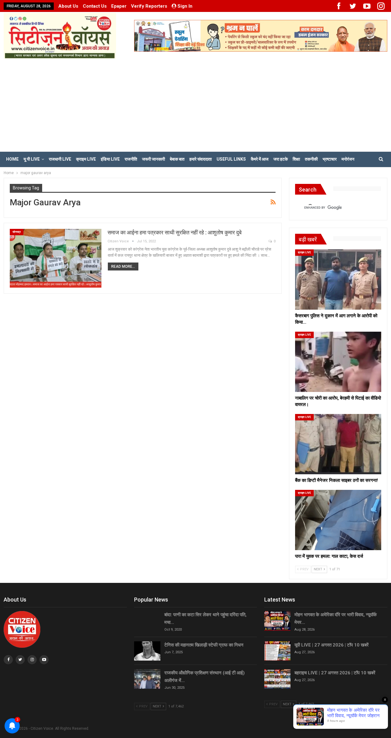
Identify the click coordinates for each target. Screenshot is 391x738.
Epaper (118, 6)
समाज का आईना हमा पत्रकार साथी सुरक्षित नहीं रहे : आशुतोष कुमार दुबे (175, 232)
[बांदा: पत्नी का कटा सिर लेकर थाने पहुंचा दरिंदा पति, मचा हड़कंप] (147, 621)
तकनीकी (311, 159)
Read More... (123, 266)
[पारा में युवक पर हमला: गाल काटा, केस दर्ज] (338, 520)
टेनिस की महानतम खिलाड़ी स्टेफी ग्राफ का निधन (203, 645)
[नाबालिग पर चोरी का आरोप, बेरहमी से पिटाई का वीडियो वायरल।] (338, 362)
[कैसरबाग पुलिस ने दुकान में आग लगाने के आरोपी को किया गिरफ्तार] (338, 279)
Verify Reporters (149, 6)
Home (12, 159)
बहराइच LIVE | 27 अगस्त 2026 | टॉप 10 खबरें (334, 673)
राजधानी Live (60, 159)
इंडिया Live (110, 159)
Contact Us (95, 6)
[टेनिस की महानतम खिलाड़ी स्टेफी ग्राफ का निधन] (147, 651)
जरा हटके (280, 159)
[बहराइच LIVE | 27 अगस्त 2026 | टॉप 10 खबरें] (277, 679)
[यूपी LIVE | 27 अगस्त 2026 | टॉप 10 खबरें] (277, 651)
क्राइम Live (86, 159)
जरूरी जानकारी (153, 159)
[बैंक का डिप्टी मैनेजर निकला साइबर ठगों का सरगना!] (338, 444)
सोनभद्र (17, 231)
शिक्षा (296, 159)
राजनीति (131, 159)
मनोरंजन (348, 159)
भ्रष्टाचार (330, 159)
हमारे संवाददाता (200, 159)
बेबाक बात (177, 159)
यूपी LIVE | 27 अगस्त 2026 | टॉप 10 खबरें (331, 645)
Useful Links (231, 159)
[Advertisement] (195, 104)
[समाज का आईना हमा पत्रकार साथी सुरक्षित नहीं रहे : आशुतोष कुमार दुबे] (55, 258)
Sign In (184, 6)
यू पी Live (32, 159)
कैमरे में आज (260, 159)
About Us (68, 6)
